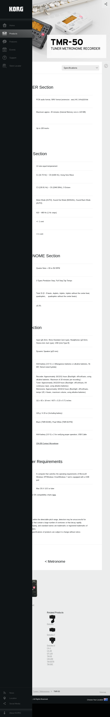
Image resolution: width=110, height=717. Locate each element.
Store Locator (15, 66)
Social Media (14, 704)
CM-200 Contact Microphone (47, 443)
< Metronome (55, 561)
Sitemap (103, 692)
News (11, 693)
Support (12, 58)
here (54, 495)
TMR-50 (57, 691)
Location (13, 698)
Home (12, 25)
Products (13, 33)
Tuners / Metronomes (41, 691)
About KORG (15, 713)
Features (13, 42)
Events (12, 50)
